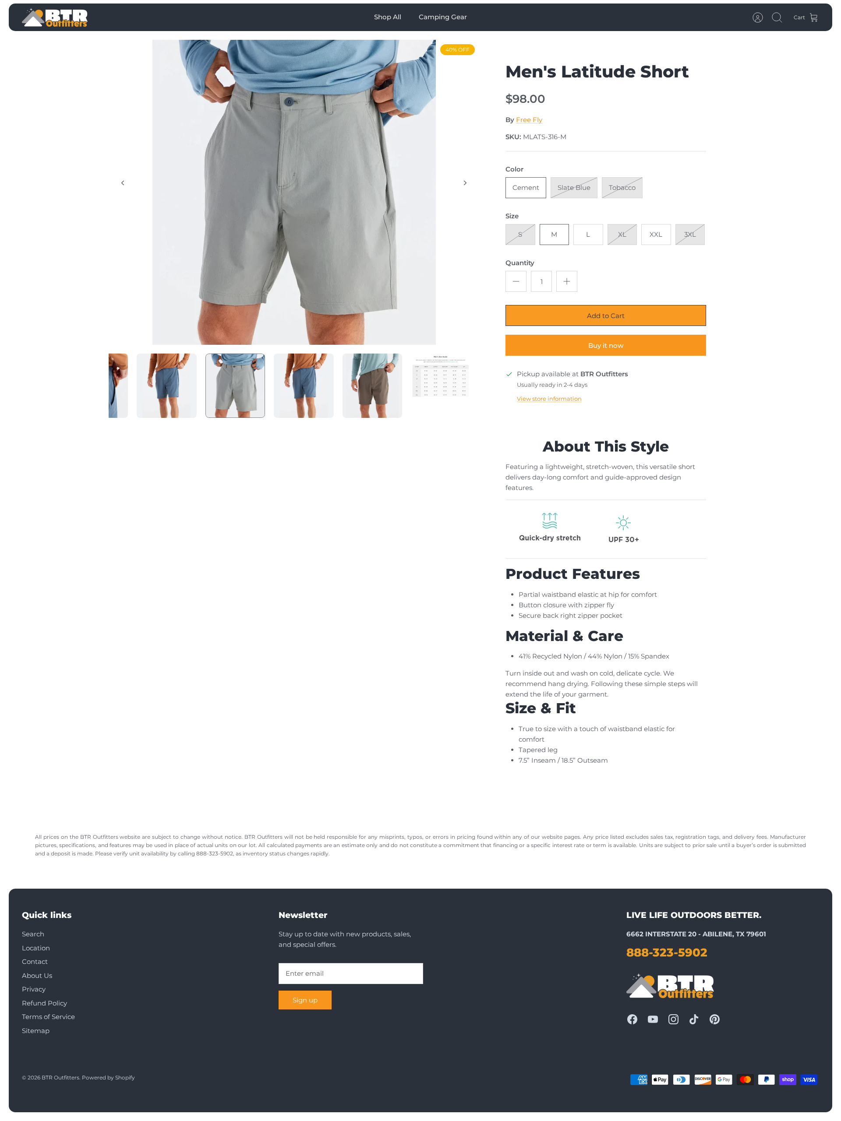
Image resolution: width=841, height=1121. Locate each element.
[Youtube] (653, 1019)
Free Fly (529, 120)
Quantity (519, 263)
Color (514, 169)
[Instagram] (673, 1019)
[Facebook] (632, 1019)
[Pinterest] (714, 1019)
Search (33, 934)
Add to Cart (606, 316)
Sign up (305, 1000)
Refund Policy (44, 1003)
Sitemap (35, 1030)
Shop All (387, 17)
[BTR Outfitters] (55, 17)
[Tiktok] (694, 1019)
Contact (35, 961)
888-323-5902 (666, 953)
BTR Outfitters (60, 1077)
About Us (37, 975)
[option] (294, 192)
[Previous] (122, 183)
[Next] (465, 183)
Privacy (34, 989)
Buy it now (605, 345)
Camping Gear (443, 17)
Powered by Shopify (108, 1077)
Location (36, 948)
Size (512, 216)
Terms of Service (48, 1016)
